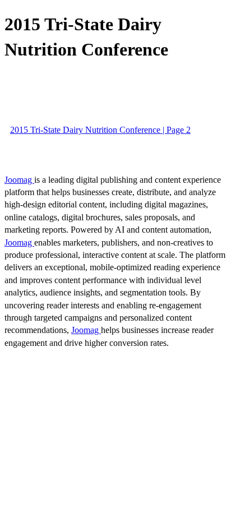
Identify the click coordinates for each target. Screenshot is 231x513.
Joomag (19, 179)
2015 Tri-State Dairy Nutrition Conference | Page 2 (100, 130)
